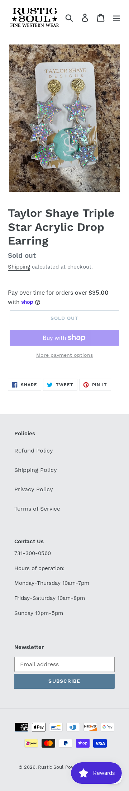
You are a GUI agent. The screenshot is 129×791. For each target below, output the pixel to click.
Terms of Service (37, 508)
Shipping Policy (35, 469)
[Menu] (116, 17)
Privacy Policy (33, 489)
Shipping (19, 267)
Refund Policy (33, 450)
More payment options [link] (64, 355)
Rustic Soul (50, 767)
